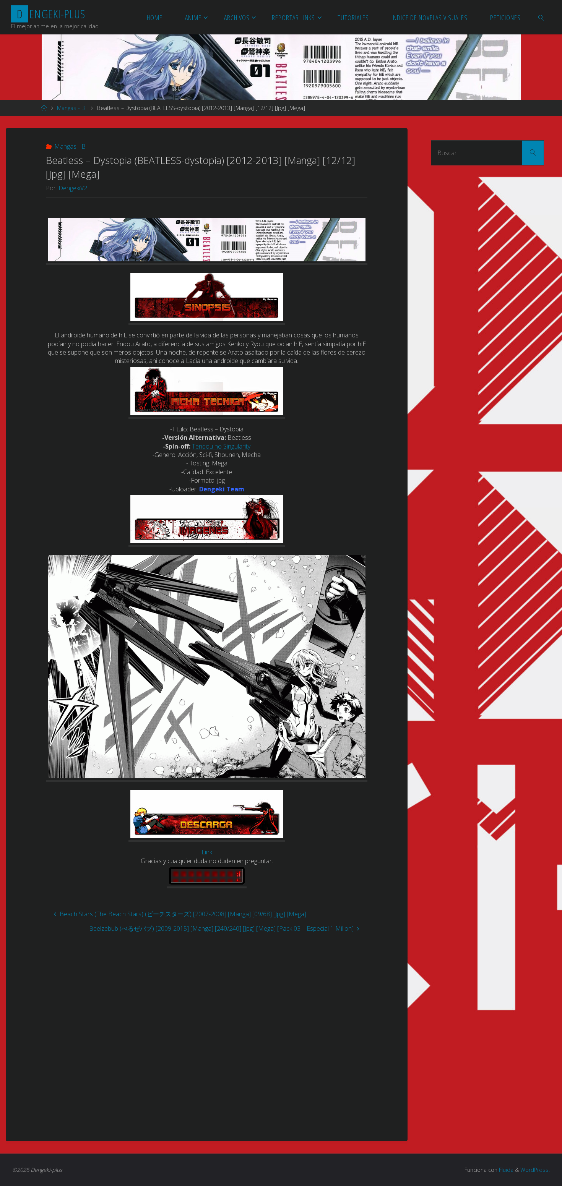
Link (206, 852)
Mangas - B (71, 108)
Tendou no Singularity (221, 446)
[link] (541, 17)
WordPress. (535, 1169)
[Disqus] (206, 1031)
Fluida (505, 1169)
